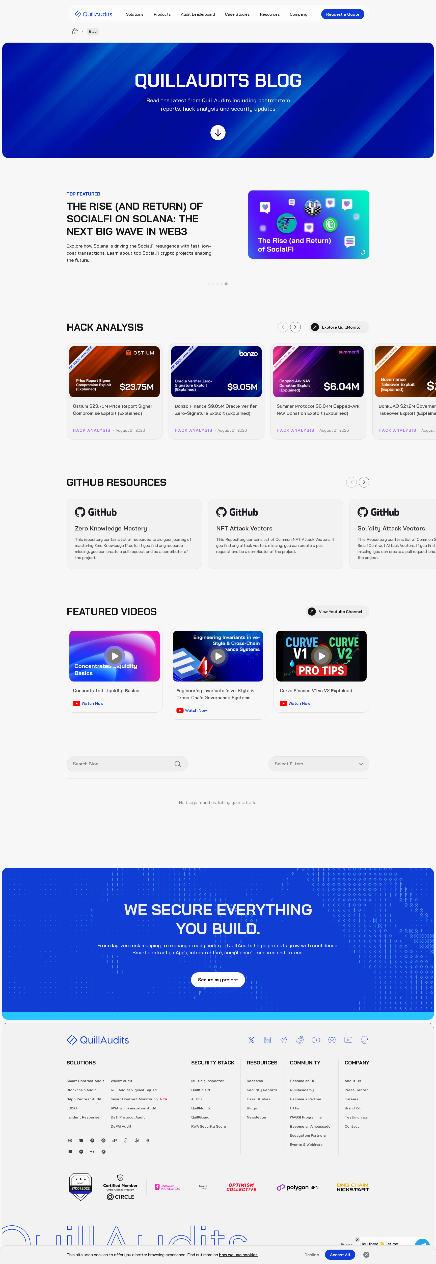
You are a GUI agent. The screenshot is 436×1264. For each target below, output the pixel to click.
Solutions (135, 14)
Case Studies (237, 14)
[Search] (178, 764)
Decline (312, 1254)
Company (298, 14)
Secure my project (218, 980)
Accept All (340, 1254)
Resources (270, 14)
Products (162, 14)
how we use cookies (238, 1254)
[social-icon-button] (251, 1040)
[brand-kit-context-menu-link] (93, 14)
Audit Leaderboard (198, 14)
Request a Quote (342, 14)
